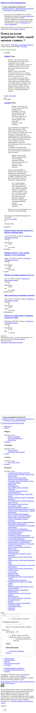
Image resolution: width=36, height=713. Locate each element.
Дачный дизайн (13, 573)
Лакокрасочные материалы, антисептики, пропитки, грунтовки (21, 544)
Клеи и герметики (14, 550)
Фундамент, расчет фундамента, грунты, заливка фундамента (21, 481)
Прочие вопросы (13, 596)
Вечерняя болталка (14, 600)
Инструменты (12, 567)
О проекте (7, 665)
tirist (5, 331)
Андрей (7, 103)
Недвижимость (13, 591)
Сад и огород (12, 572)
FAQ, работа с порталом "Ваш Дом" (19, 598)
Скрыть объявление (10, 24)
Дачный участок (13, 570)
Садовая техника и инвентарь (17, 580)
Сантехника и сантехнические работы (20, 530)
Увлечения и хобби (14, 605)
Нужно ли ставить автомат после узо (19, 275)
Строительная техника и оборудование (20, 568)
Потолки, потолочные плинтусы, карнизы (21, 509)
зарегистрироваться (27, 16)
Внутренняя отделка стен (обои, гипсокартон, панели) (18, 505)
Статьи (6, 453)
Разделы (7, 464)
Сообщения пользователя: (10, 622)
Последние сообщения (15, 438)
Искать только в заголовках (20, 619)
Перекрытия (12, 484)
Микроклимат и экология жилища (19, 517)
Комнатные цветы (14, 575)
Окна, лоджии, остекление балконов (19, 515)
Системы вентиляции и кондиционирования (15, 533)
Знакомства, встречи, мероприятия (19, 603)
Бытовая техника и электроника (18, 590)
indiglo (7, 56)
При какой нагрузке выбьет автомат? (19, 295)
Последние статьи (13, 462)
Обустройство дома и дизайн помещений (21, 522)
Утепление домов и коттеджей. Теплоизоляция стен (18, 491)
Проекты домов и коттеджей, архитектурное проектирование (18, 478)
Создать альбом (13, 450)
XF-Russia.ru (11, 683)
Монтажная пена (13, 552)
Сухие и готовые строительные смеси (20, 540)
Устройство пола (13, 486)
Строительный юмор (14, 606)
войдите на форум (19, 29)
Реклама (7, 662)
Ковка (10, 563)
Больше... (9, 653)
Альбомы (7, 441)
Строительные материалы (16, 539)
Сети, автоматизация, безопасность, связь (21, 537)
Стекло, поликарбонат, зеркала (18, 519)
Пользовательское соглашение (13, 668)
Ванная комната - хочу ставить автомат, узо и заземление (17, 254)
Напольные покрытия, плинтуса (18, 507)
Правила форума (9, 660)
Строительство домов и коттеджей (19, 473)
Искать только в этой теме (19, 635)
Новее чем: (5, 630)
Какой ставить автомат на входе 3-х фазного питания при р (18, 231)
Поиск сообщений (14, 436)
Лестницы (11, 520)
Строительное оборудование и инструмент (21, 565)
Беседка (10, 601)
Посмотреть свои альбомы (16, 452)
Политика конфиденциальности (14, 670)
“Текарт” (23, 676)
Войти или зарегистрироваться (13, 3)
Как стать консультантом (8, 49)
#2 (5, 220)
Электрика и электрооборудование (22, 45)
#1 (5, 97)
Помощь (7, 671)
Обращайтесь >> (25, 22)
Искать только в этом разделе (20, 637)
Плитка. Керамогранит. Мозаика (18, 514)
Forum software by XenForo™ (18, 681)
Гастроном (11, 609)
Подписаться (12, 440)
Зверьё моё (11, 608)
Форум (6, 428)
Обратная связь (9, 658)
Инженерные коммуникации (17, 524)
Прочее (10, 585)
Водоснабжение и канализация (18, 529)
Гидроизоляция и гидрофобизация (19, 542)
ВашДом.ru (7, 426)
